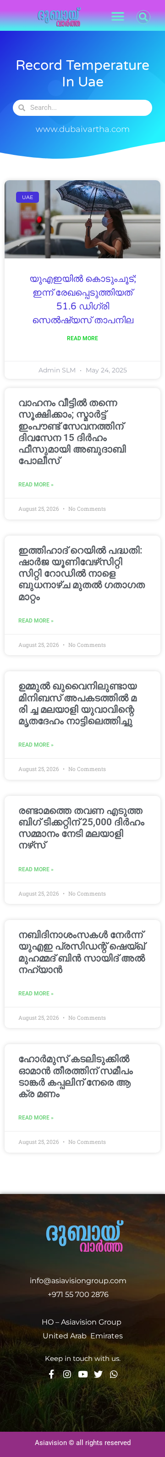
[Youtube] (82, 1374)
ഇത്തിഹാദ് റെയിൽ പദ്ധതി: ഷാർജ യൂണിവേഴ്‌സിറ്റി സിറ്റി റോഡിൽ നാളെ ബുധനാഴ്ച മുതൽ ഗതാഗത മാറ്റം (81, 573)
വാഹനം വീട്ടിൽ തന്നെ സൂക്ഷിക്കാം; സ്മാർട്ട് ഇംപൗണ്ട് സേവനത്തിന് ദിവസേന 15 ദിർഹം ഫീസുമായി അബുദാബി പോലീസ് (72, 431)
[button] (117, 16)
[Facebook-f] (51, 1374)
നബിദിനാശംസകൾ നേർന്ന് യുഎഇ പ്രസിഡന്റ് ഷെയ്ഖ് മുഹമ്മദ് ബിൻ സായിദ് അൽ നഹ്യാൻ (81, 952)
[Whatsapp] (114, 1374)
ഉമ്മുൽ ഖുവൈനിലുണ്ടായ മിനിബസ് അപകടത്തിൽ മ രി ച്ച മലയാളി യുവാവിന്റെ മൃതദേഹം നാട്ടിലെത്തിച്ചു (77, 703)
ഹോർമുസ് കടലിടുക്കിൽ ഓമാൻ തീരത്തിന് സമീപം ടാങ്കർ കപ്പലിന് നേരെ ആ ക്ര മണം (75, 1076)
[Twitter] (98, 1374)
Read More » (36, 484)
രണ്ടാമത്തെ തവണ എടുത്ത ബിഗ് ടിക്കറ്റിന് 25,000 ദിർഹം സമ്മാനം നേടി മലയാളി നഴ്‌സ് (81, 828)
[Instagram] (67, 1374)
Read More (82, 338)
